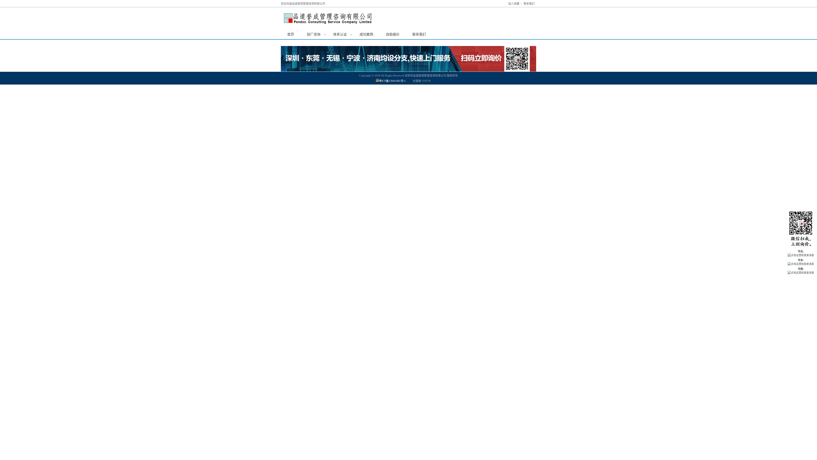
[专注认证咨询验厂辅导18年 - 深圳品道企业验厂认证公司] (343, 18)
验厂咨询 (316, 34)
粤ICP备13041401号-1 (392, 80)
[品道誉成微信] (800, 229)
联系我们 (529, 3)
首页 (290, 34)
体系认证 (342, 34)
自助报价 (393, 34)
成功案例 (366, 34)
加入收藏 (513, 3)
